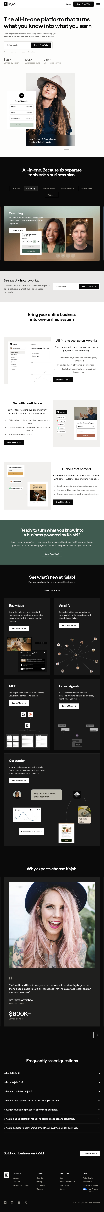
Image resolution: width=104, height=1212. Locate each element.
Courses (16, 188)
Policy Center (88, 1178)
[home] (10, 4)
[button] (98, 4)
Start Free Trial (83, 4)
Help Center (64, 1185)
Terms (23, 51)
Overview (40, 1178)
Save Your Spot (52, 554)
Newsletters (86, 188)
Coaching (31, 188)
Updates (40, 1189)
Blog (61, 1178)
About (16, 1178)
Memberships (67, 188)
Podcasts (51, 195)
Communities (48, 188)
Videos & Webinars (67, 1182)
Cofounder (41, 1185)
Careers (16, 1182)
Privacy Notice (88, 1182)
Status (62, 1189)
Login (68, 4)
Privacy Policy (32, 51)
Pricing (39, 1182)
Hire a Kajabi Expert (21, 1185)
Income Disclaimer (90, 1185)
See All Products (52, 590)
